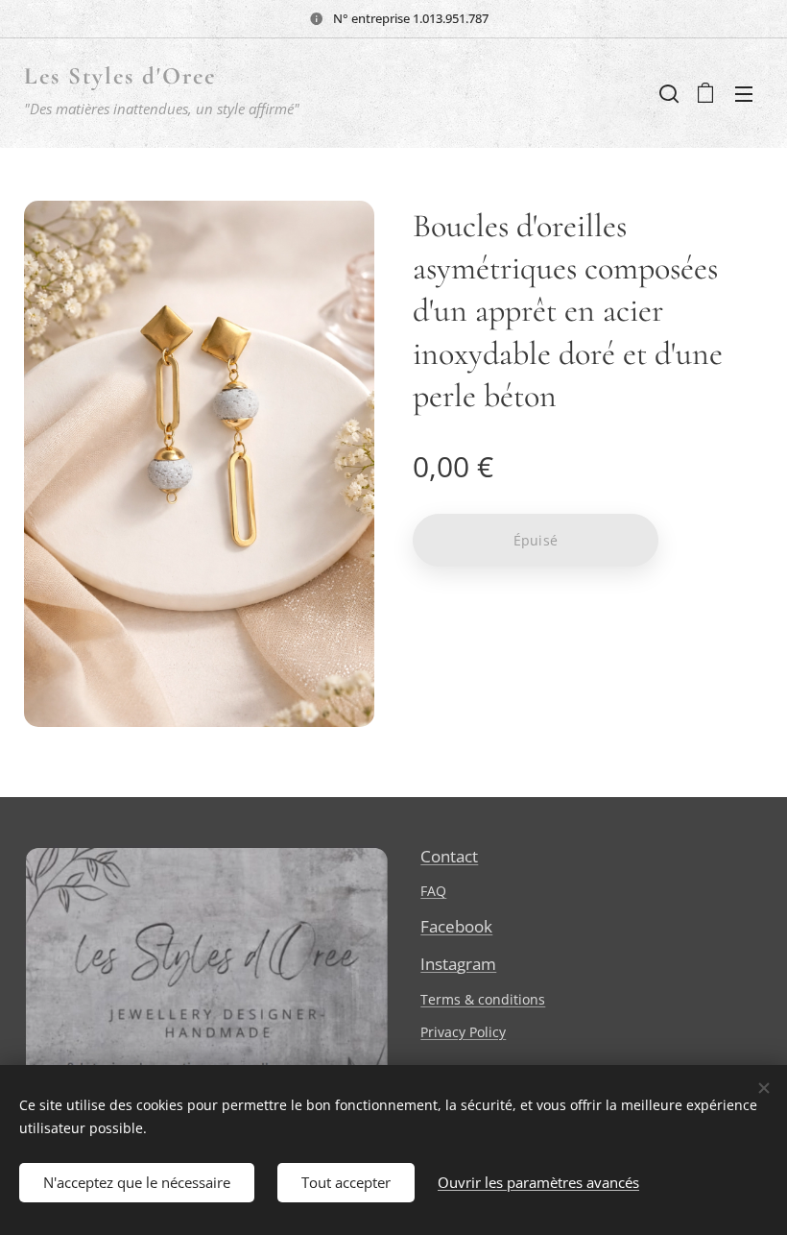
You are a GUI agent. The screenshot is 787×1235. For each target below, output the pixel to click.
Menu (744, 93)
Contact (449, 856)
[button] (667, 93)
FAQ (433, 891)
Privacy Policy (463, 1032)
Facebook (456, 926)
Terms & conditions (482, 999)
